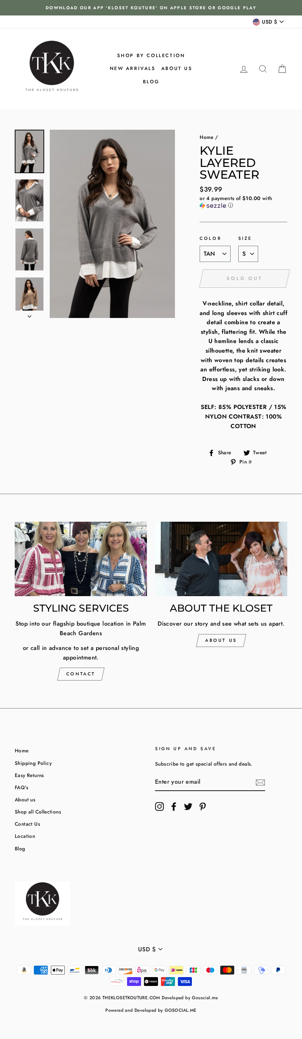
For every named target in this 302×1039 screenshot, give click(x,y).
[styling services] (81, 559)
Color (210, 238)
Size (245, 238)
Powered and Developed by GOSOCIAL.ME (150, 1010)
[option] (151, 8)
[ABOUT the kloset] (221, 559)
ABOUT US (221, 640)
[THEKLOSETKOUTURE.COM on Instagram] (159, 806)
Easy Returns (29, 775)
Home (207, 137)
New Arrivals (133, 68)
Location (25, 836)
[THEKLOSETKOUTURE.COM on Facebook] (173, 806)
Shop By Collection (151, 55)
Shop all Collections (38, 811)
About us (177, 68)
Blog (151, 81)
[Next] (29, 314)
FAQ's (21, 787)
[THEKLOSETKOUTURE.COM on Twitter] (188, 806)
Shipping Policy (33, 763)
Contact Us (27, 824)
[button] (243, 202)
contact (80, 674)
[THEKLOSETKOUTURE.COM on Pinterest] (202, 806)
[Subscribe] (260, 782)
